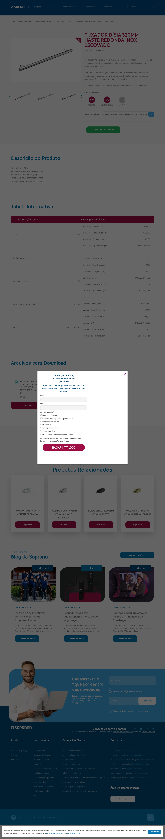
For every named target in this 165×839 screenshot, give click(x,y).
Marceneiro (46, 425)
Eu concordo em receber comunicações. (57, 434)
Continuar (154, 832)
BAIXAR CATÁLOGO (63, 447)
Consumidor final (48, 431)
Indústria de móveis (50, 415)
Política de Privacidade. (55, 833)
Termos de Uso (63, 441)
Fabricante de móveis (50, 421)
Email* (42, 403)
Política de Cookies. (74, 833)
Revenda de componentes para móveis (57, 418)
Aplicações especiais (50, 428)
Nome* (43, 395)
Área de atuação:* (47, 412)
